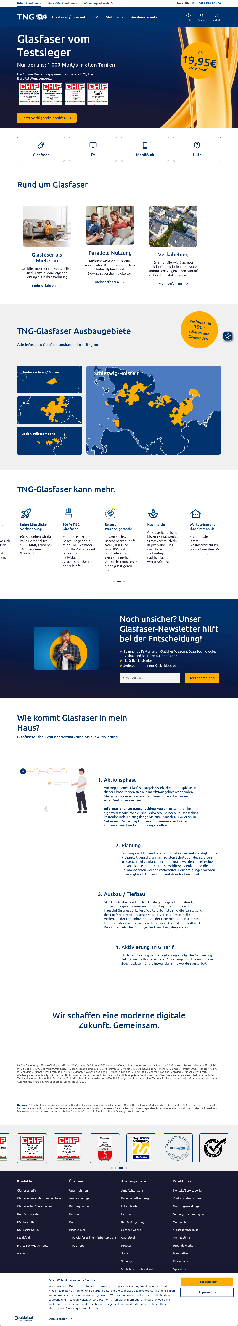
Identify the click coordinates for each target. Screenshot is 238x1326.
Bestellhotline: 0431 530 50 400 (199, 3)
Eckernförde (129, 1206)
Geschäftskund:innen (62, 3)
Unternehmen (78, 1190)
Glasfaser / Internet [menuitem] (69, 16)
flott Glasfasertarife (30, 1214)
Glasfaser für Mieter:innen (34, 1206)
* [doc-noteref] (207, 68)
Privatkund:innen (29, 3)
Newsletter (180, 1253)
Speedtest (180, 1269)
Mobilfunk (23, 1237)
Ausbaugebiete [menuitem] (144, 16)
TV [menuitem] (95, 16)
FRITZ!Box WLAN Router (33, 1245)
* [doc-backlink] (17, 1065)
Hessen (27, 403)
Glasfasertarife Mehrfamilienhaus (39, 1198)
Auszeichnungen (80, 1198)
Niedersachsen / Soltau (40, 372)
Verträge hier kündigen (188, 1214)
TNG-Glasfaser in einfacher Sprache (92, 1237)
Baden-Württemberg (38, 433)
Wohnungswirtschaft (98, 3)
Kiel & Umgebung (132, 1222)
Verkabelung (181, 1237)
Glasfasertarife (27, 1190)
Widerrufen (181, 1222)
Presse (73, 1222)
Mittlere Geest (131, 1229)
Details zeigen (58, 1318)
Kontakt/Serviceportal (187, 1190)
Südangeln (128, 1261)
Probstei (126, 1245)
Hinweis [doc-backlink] (22, 1104)
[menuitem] (186, 17)
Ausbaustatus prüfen (187, 1198)
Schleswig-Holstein (117, 373)
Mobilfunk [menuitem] (115, 16)
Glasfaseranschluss (185, 1229)
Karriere (74, 1214)
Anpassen (204, 1292)
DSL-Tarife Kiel (26, 1222)
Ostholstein (128, 1237)
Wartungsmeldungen (187, 1206)
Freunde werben (184, 1245)
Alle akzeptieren (207, 1281)
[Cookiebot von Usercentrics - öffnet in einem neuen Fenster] (24, 1319)
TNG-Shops (76, 1245)
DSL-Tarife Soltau (28, 1229)
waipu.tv (22, 1253)
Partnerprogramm (81, 1206)
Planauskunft (77, 1229)
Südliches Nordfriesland (137, 1269)
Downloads (180, 1261)
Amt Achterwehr (132, 1190)
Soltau (125, 1253)
